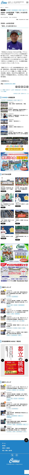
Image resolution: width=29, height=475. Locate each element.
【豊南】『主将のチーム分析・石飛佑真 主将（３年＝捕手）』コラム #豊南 (14, 90)
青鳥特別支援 (17, 313)
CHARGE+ (3, 10)
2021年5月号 (8, 10)
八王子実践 (15, 328)
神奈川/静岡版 (22, 320)
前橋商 (14, 424)
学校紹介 (8, 313)
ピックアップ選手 (10, 305)
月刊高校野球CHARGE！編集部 (23, 19)
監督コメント (25, 10)
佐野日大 (8, 335)
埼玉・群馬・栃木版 (7, 450)
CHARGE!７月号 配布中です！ (20, 93)
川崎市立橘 (14, 320)
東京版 (13, 313)
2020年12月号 (9, 328)
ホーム (3, 443)
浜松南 (20, 10)
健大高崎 (15, 305)
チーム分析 (9, 296)
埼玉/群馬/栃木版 (14, 10)
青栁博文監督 (9, 417)
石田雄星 (8, 306)
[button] (2, 360)
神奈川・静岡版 (6, 448)
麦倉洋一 (19, 335)
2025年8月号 (9, 424)
